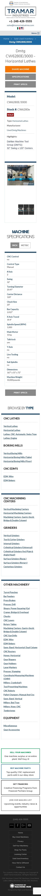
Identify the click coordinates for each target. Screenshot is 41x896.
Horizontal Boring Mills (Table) (18, 457)
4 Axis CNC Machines (30, 881)
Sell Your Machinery (20, 846)
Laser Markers (10, 667)
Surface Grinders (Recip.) (15, 559)
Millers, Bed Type (11, 702)
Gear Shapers (10, 659)
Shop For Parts (20, 850)
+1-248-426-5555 (20, 21)
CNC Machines (7, 878)
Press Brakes (9, 600)
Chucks (7, 616)
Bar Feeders (9, 596)
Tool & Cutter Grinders (14, 539)
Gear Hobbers (10, 663)
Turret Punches (11, 592)
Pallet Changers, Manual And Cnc (19, 694)
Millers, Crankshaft (13, 682)
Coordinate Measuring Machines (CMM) (19, 677)
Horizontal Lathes (20, 121)
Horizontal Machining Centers (17, 513)
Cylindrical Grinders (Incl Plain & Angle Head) (18, 553)
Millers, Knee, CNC (12, 706)
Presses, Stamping (12, 671)
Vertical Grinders (11, 535)
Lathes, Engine (10, 438)
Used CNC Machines (22, 878)
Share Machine (20, 69)
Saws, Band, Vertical (13, 698)
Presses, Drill (10, 604)
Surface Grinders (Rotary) (15, 563)
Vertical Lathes (11, 426)
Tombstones (9, 710)
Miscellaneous (10, 725)
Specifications (20, 76)
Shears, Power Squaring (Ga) (17, 608)
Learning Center (20, 854)
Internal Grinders (11, 543)
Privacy (20, 841)
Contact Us (20, 867)
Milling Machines (15, 881)
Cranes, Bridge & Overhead (16, 612)
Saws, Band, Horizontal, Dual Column (20, 647)
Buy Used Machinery (20, 837)
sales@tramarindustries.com (20, 25)
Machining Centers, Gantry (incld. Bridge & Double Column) (19, 519)
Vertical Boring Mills (13, 453)
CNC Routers (10, 651)
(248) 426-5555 (20, 819)
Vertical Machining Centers (16, 509)
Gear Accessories (12, 729)
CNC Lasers (9, 620)
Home (6, 38)
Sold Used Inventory (23, 38)
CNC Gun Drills (10, 635)
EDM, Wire (8, 476)
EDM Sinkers (9, 480)
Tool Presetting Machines (15, 686)
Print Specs (20, 84)
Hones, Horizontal (12, 655)
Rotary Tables (10, 624)
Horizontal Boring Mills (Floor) (18, 461)
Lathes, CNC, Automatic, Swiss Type (20, 434)
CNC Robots (9, 690)
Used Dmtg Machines (16, 130)
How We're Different (20, 863)
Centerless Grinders (13, 566)
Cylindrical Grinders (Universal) (18, 547)
